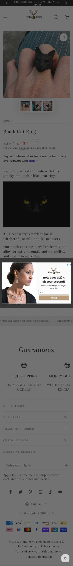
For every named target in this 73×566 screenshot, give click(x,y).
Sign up (53, 298)
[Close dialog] (69, 264)
